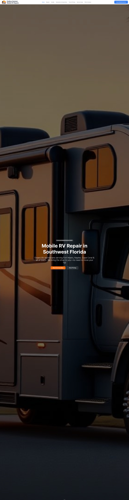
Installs (52, 2)
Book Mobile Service (121, 2)
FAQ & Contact (88, 2)
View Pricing (72, 268)
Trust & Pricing (72, 2)
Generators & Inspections (61, 2)
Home (43, 2)
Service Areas (80, 2)
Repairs (48, 2)
